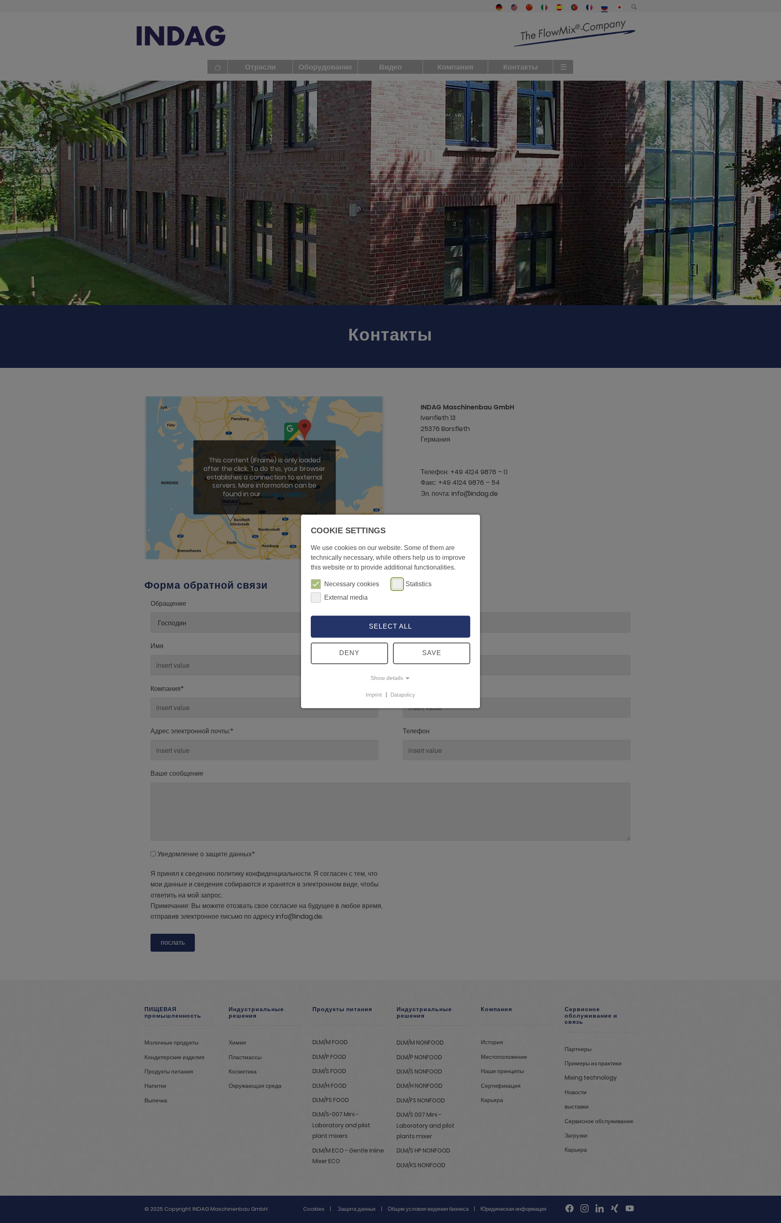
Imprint (374, 695)
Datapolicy (402, 695)
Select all (390, 626)
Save (431, 653)
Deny (349, 653)
